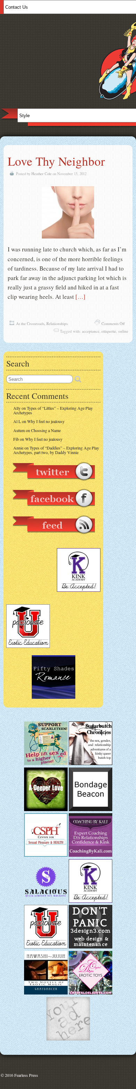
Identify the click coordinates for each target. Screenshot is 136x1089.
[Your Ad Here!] (68, 1039)
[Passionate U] (46, 947)
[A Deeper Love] (46, 809)
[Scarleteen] (46, 763)
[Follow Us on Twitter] (53, 484)
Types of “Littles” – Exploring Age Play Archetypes (53, 410)
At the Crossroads (30, 323)
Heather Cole (41, 173)
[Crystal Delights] (90, 993)
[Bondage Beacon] (90, 809)
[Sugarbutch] (90, 763)
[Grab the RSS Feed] (53, 537)
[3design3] (90, 947)
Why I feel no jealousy (46, 421)
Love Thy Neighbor (56, 161)
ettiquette (108, 331)
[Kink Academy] (90, 901)
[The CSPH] (46, 855)
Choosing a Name (46, 430)
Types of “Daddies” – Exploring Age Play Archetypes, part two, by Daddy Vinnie (56, 450)
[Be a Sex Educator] (90, 855)
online (123, 331)
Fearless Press (26, 1075)
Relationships (57, 323)
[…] (80, 297)
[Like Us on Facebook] (53, 511)
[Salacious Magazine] (46, 901)
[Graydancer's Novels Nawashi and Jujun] (46, 993)
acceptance (90, 331)
